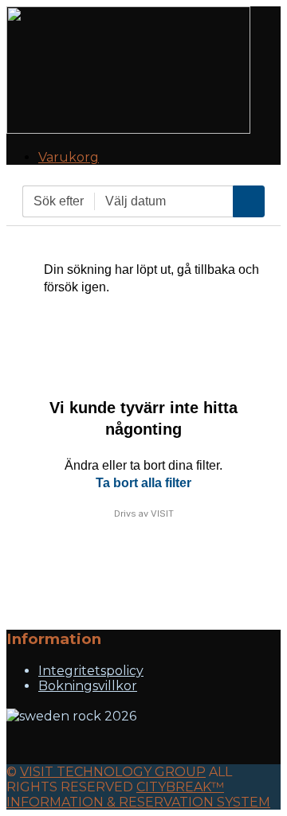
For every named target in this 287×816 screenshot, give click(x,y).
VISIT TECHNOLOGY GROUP (113, 771)
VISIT (162, 513)
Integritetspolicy (91, 670)
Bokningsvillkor (87, 685)
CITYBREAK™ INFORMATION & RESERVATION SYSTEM (138, 794)
